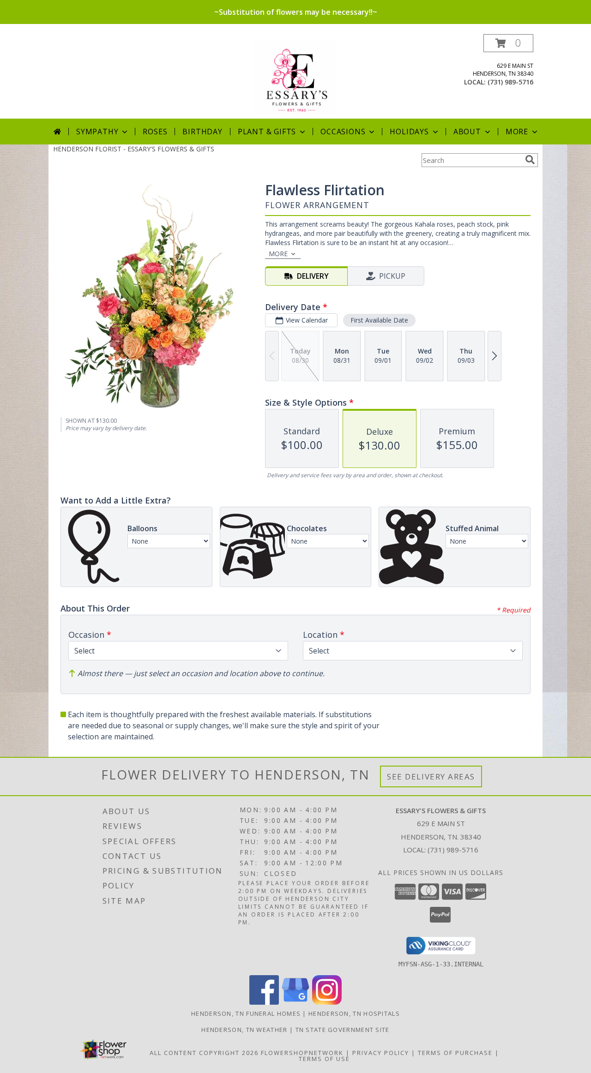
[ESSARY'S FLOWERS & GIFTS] (295, 76)
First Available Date (379, 320)
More (517, 131)
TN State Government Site (343, 1029)
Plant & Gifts (267, 131)
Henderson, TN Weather (244, 1029)
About (467, 131)
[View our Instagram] (327, 1002)
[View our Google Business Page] (295, 1002)
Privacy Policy (380, 1053)
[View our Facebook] (264, 1002)
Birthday (202, 131)
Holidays (409, 131)
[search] (530, 160)
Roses (155, 131)
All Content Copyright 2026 (204, 1053)
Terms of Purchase (455, 1053)
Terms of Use (324, 1059)
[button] (508, 43)
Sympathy (97, 131)
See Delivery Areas (431, 776)
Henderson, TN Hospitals (354, 1013)
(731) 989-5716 (510, 82)
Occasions (342, 131)
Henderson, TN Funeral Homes (246, 1013)
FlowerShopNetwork (302, 1053)
